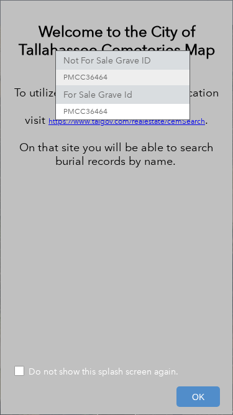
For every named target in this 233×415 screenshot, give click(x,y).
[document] (116, 182)
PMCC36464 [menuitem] (85, 77)
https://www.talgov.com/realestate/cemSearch (126, 121)
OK (198, 397)
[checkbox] (116, 372)
